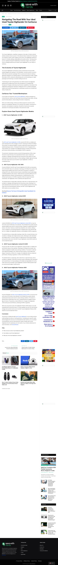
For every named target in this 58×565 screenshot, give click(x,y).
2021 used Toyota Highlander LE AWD (12, 142)
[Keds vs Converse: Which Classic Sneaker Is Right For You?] (29, 360)
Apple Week (23, 554)
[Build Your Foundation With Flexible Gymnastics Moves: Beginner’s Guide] (48, 461)
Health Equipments (44, 465)
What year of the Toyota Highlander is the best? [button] (12, 335)
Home (11, 10)
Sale (37, 10)
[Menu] (2, 10)
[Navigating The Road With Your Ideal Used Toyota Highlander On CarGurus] (19, 40)
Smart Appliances (30, 10)
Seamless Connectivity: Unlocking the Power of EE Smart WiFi (51, 510)
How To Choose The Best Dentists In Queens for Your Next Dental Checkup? (52, 498)
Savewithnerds (15, 324)
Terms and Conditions (44, 550)
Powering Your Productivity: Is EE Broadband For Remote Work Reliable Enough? (51, 517)
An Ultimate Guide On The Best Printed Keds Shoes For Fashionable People (10, 368)
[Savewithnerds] (29, 5)
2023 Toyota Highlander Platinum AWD (20, 294)
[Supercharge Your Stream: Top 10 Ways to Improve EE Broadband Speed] (44, 532)
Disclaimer (42, 548)
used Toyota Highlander (20, 96)
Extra (6, 13)
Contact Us (42, 547)
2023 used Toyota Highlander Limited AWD (21, 223)
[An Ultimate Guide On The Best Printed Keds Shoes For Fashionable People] (10, 360)
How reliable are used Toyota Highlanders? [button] (12, 333)
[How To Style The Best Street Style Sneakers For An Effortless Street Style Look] (10, 376)
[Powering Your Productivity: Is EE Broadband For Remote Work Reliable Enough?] (44, 517)
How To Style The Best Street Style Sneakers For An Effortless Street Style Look (10, 383)
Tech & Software (17, 10)
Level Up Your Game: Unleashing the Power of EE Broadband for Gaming (52, 525)
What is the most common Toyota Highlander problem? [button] (14, 330)
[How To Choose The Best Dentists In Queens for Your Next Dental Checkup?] (44, 497)
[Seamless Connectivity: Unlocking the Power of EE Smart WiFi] (44, 509)
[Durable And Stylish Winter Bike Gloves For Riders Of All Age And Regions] (29, 376)
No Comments (9, 16)
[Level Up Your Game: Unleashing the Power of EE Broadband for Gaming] (44, 524)
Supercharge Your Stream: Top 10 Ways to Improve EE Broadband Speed (52, 532)
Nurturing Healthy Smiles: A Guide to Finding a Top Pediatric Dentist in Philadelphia (52, 491)
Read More (4, 555)
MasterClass (51, 472)
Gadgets (24, 10)
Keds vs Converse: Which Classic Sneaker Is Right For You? (28, 367)
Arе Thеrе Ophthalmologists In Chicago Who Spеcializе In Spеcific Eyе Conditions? (51, 483)
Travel (40, 10)
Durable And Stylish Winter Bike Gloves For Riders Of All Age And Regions (28, 383)
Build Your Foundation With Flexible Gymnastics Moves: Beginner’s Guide (48, 469)
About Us (41, 545)
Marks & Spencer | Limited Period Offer (32, 1)
